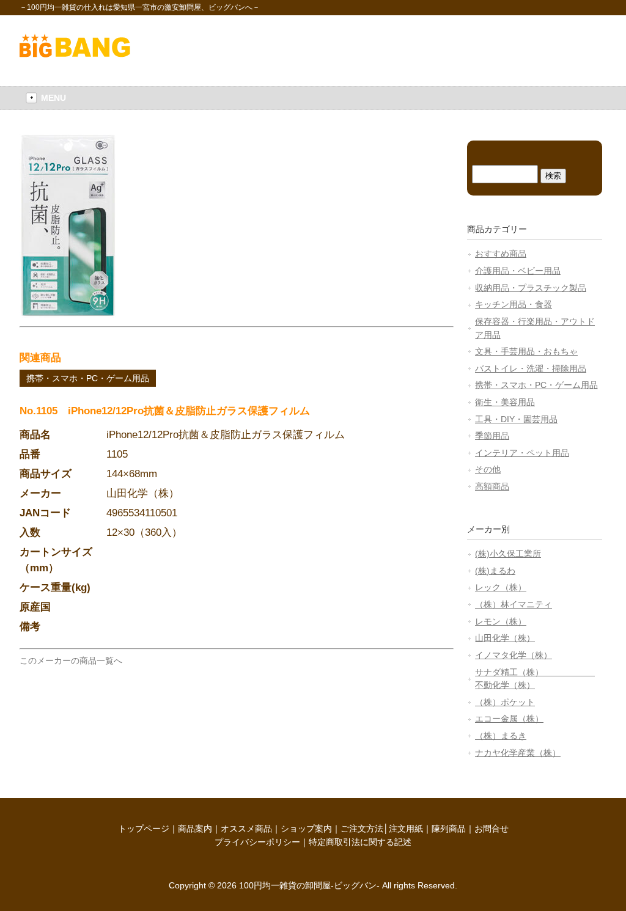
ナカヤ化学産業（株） (518, 753)
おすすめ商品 (500, 253)
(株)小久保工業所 (508, 553)
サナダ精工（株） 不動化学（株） (535, 678)
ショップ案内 (306, 828)
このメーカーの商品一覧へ (71, 660)
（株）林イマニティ (513, 604)
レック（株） (500, 587)
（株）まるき (500, 736)
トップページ (143, 828)
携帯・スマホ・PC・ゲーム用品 (87, 378)
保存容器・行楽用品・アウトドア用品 (535, 328)
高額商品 (492, 486)
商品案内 (195, 828)
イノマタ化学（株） (513, 655)
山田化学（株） (505, 638)
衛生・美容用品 (505, 402)
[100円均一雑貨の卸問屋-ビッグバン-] (75, 54)
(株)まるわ (495, 571)
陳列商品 (449, 828)
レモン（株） (500, 621)
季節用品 (492, 436)
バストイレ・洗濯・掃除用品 (530, 368)
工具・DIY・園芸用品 (516, 419)
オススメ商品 (246, 828)
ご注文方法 (362, 828)
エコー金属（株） (509, 718)
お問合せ (491, 828)
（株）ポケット (505, 702)
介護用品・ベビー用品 (518, 271)
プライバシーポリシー (257, 842)
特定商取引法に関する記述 (360, 842)
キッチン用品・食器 (513, 304)
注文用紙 (406, 828)
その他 (488, 469)
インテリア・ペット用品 (522, 453)
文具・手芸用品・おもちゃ (526, 351)
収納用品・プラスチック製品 (530, 288)
